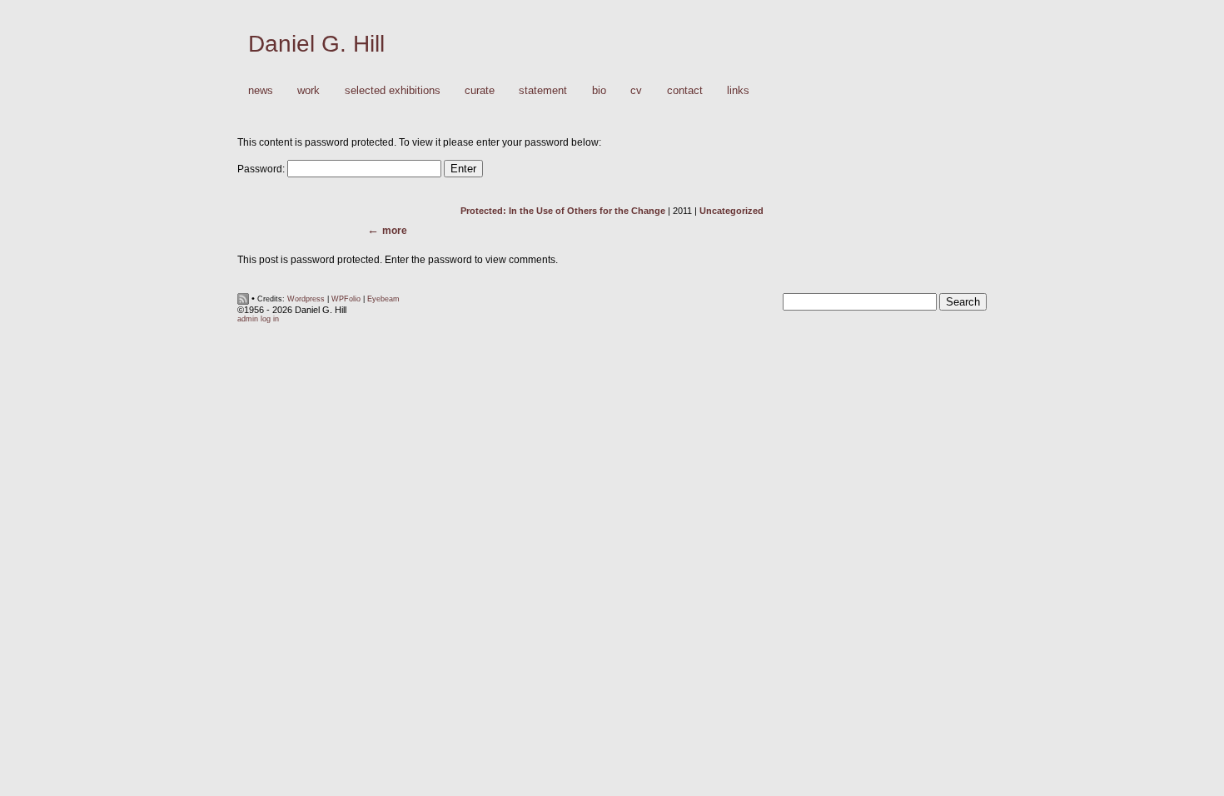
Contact (685, 90)
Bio (599, 90)
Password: (262, 169)
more (394, 230)
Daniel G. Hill (316, 44)
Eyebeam (383, 299)
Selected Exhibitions (392, 90)
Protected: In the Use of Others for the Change (562, 211)
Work (303, 91)
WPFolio (346, 299)
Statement (543, 90)
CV (636, 90)
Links (738, 90)
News (260, 90)
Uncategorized (731, 211)
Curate (480, 90)
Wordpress (306, 299)
